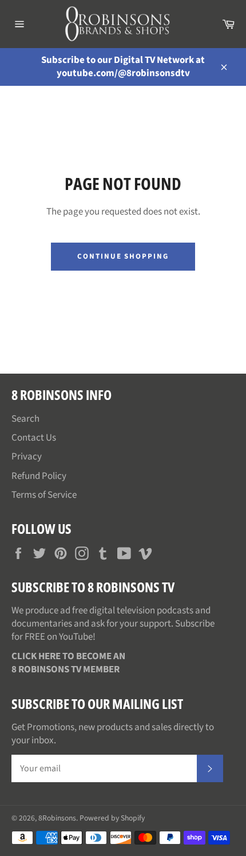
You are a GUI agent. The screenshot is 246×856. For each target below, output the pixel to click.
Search (25, 419)
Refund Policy (38, 476)
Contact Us (33, 438)
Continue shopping (123, 256)
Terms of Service (44, 495)
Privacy (26, 456)
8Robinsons (57, 818)
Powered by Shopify (112, 818)
